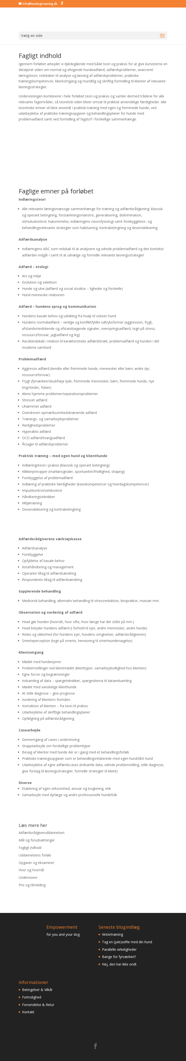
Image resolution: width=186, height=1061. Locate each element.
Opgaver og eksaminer (36, 862)
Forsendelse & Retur (38, 1004)
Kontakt (28, 1012)
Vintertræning (112, 934)
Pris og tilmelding (32, 885)
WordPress (126, 1054)
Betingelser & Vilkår (37, 989)
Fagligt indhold (30, 847)
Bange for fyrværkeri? (119, 956)
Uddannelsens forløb (35, 855)
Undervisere (28, 877)
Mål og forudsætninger (37, 840)
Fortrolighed (31, 997)
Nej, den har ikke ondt (119, 964)
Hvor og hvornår (31, 870)
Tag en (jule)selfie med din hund (127, 942)
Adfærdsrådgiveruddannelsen (41, 832)
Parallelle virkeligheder (119, 949)
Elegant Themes (83, 1054)
